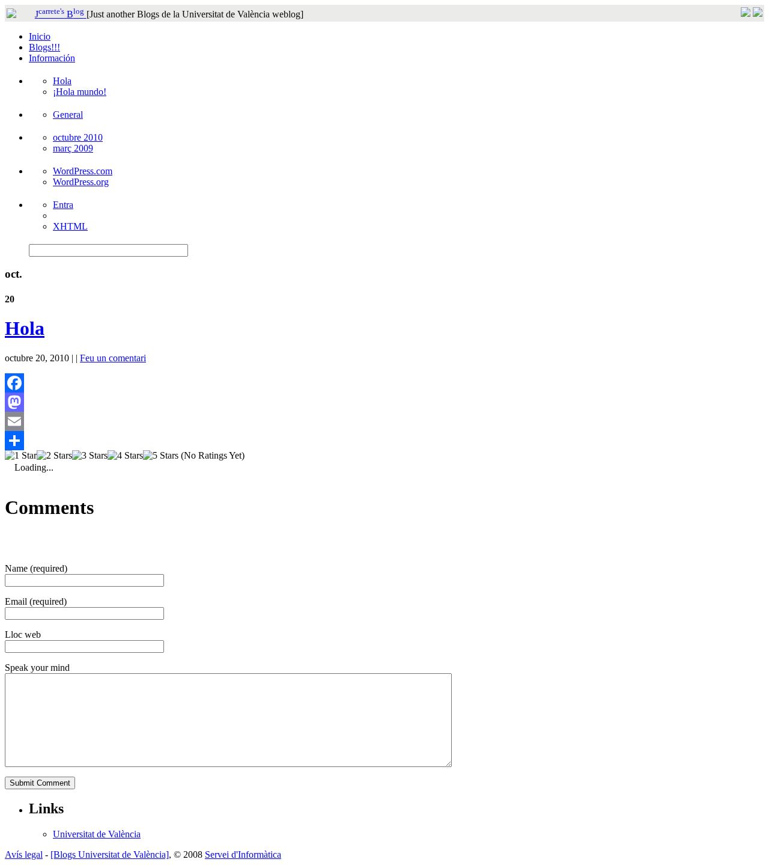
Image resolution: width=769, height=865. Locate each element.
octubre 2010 (78, 137)
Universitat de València (97, 834)
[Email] (384, 421)
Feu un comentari (113, 358)
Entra (63, 205)
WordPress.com (82, 171)
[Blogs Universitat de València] (109, 854)
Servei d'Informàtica (243, 854)
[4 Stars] (125, 455)
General (68, 114)
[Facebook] (384, 383)
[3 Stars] (90, 455)
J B (59, 14)
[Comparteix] (384, 440)
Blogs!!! (44, 47)
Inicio (39, 36)
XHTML (70, 226)
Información (52, 58)
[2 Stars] (54, 455)
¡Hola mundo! (79, 92)
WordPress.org (81, 182)
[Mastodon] (384, 402)
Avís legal (24, 854)
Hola (62, 81)
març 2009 (73, 148)
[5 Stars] (160, 455)
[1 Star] (21, 455)
